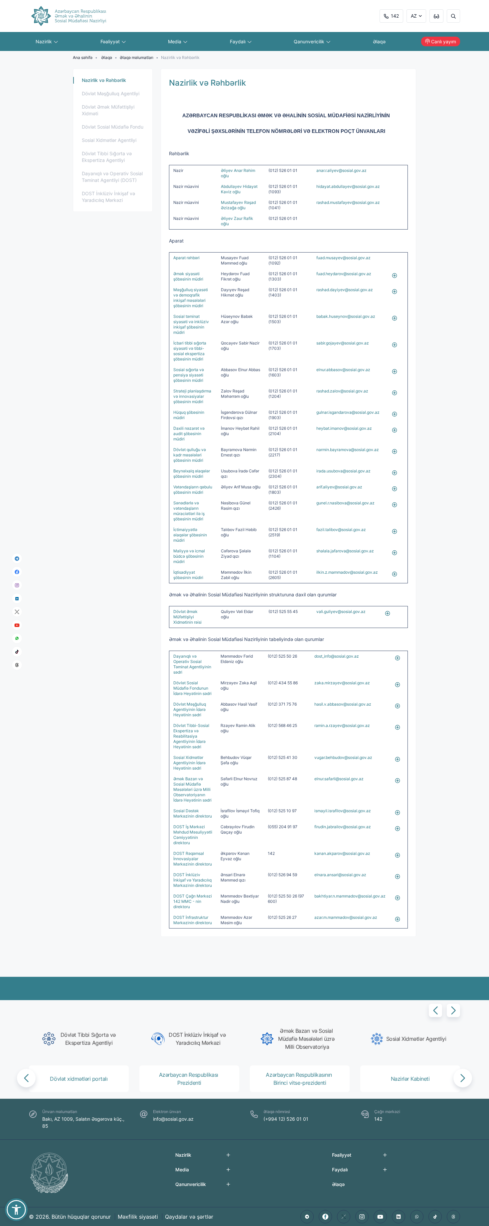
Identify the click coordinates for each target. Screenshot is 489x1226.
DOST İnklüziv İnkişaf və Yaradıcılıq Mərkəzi (108, 197)
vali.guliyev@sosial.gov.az (341, 611)
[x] (17, 611)
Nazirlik (44, 41)
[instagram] (17, 585)
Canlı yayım (443, 41)
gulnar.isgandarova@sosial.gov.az (348, 412)
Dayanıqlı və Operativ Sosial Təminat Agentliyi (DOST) (112, 177)
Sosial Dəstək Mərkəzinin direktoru (192, 813)
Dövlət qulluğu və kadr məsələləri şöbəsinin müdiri (189, 455)
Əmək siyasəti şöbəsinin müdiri (188, 276)
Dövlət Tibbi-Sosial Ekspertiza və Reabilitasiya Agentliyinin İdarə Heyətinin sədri (191, 736)
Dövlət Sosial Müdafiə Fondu (112, 127)
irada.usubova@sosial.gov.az (343, 470)
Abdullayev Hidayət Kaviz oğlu (239, 189)
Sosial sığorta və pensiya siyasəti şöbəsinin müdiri (188, 375)
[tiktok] (17, 652)
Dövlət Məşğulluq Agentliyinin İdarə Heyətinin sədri (189, 709)
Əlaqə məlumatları (136, 57)
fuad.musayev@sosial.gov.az (343, 257)
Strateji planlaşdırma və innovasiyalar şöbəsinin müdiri (192, 396)
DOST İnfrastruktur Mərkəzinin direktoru (192, 920)
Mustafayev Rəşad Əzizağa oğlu (238, 205)
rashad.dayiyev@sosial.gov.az (344, 289)
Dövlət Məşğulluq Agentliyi (110, 93)
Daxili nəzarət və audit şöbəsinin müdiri (189, 433)
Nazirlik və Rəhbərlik (104, 80)
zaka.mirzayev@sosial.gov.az (342, 682)
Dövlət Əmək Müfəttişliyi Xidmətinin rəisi (187, 617)
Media (175, 41)
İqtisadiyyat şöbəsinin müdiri (188, 575)
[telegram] (17, 558)
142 (395, 16)
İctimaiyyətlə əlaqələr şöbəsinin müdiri (190, 535)
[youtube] (17, 625)
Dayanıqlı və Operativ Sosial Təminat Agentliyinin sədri (192, 664)
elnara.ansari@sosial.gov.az (340, 874)
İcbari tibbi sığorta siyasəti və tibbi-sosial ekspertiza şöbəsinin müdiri (189, 350)
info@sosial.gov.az (173, 1119)
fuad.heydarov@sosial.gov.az (343, 273)
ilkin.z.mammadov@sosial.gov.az (347, 572)
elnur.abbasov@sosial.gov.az (343, 369)
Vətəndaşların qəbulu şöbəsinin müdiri (192, 489)
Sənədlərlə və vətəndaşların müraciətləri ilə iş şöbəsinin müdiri (189, 510)
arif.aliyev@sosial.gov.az (339, 486)
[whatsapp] (17, 638)
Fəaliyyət (110, 41)
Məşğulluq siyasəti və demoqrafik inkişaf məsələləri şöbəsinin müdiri (190, 297)
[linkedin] (17, 598)
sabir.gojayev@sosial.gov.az (342, 342)
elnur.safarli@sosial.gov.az (339, 778)
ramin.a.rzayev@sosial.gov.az (342, 725)
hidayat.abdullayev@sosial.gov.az (348, 186)
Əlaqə (379, 41)
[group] (81, 1038)
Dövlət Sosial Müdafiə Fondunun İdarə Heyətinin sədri (192, 688)
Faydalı (238, 41)
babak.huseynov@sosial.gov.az (345, 316)
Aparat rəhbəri (186, 257)
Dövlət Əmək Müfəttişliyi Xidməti (108, 110)
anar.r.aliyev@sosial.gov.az (341, 170)
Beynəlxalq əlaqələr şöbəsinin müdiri (191, 473)
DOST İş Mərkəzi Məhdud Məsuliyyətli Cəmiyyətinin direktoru (192, 834)
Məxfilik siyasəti (138, 1216)
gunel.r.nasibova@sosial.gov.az (345, 502)
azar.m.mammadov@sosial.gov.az (345, 917)
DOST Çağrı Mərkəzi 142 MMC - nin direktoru (192, 901)
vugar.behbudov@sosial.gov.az (343, 757)
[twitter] (343, 1216)
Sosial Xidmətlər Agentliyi (109, 140)
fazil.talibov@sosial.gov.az (341, 529)
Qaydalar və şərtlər (189, 1216)
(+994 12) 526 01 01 (285, 1119)
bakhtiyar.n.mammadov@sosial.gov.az (350, 896)
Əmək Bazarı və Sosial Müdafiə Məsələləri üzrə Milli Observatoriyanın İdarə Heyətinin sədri (192, 789)
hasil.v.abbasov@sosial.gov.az (342, 704)
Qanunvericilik (310, 41)
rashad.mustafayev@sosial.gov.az (348, 202)
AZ (414, 16)
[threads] (17, 665)
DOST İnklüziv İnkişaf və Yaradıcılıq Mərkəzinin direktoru (192, 880)
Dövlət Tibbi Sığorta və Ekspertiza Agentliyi (107, 157)
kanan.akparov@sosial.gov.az (342, 853)
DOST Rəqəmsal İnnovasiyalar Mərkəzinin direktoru (192, 859)
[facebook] (17, 571)
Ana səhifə (82, 57)
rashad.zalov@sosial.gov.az (342, 390)
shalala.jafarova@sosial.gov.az (345, 550)
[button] (435, 1010)
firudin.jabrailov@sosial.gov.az (342, 826)
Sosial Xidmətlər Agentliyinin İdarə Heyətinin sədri (189, 763)
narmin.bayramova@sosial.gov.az (347, 449)
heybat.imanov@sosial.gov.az (344, 428)
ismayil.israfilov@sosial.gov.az (342, 810)
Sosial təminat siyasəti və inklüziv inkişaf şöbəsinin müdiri (191, 324)
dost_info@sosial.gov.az (336, 656)
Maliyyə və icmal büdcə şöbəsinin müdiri (189, 556)
